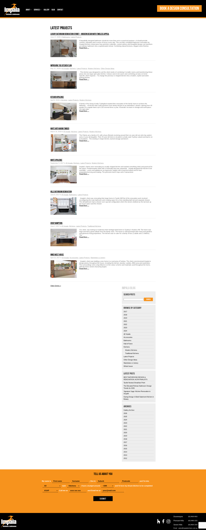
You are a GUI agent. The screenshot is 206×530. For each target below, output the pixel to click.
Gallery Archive (129, 410)
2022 (125, 324)
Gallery (46, 9)
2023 (125, 328)
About (28, 9)
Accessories (74, 258)
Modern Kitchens (94, 68)
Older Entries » (55, 286)
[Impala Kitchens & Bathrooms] (12, 9)
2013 (125, 455)
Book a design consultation (179, 8)
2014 (125, 452)
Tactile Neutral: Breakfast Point (134, 383)
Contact (60, 9)
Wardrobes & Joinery (98, 258)
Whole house (128, 366)
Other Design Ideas (107, 68)
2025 (125, 416)
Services (37, 9)
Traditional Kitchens (94, 226)
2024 (125, 331)
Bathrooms (66, 37)
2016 (125, 445)
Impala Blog (128, 288)
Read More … (84, 48)
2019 (125, 318)
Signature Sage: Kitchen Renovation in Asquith (137, 392)
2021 (125, 321)
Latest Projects (76, 37)
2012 (125, 458)
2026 (125, 413)
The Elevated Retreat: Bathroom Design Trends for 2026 (137, 387)
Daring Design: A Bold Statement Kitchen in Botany (139, 398)
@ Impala (65, 68)
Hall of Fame (128, 344)
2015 (125, 449)
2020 (125, 432)
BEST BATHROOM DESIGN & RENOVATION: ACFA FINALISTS (135, 378)
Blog (53, 9)
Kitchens (73, 68)
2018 (125, 315)
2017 (125, 311)
